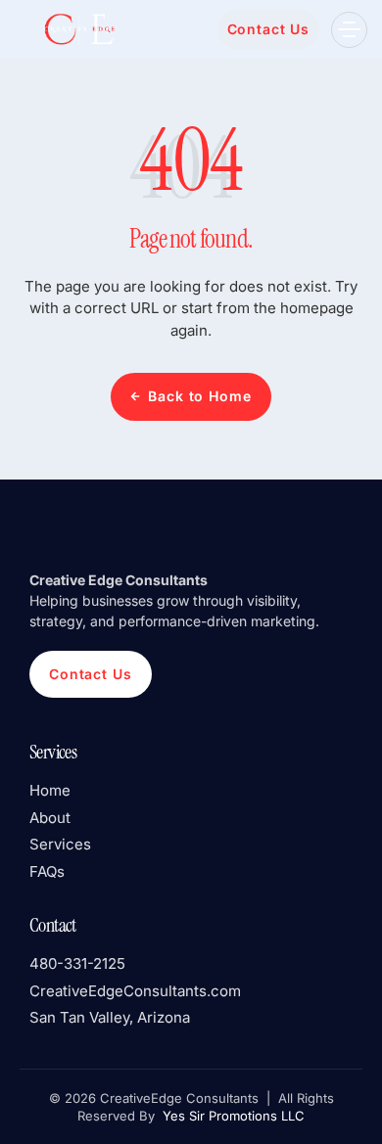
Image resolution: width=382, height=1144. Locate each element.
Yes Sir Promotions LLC (232, 1115)
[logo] (78, 29)
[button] (349, 30)
